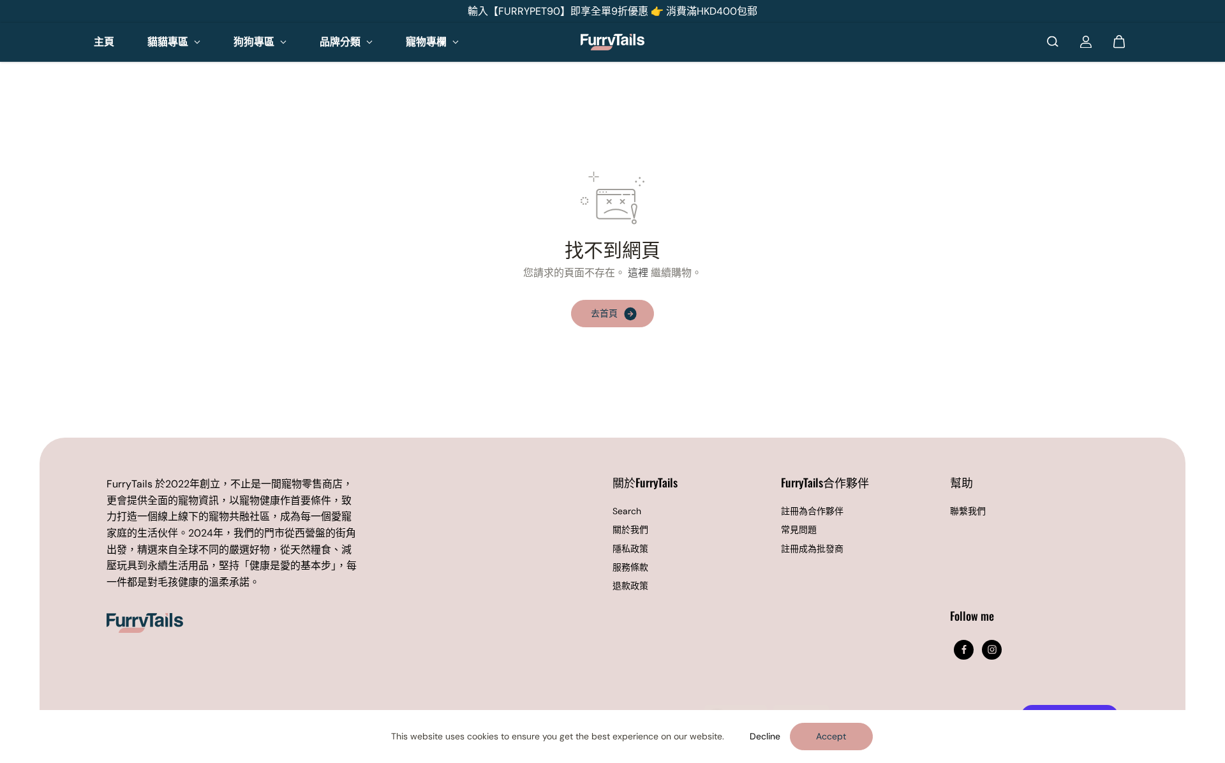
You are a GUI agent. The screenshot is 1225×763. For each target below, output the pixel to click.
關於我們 (630, 529)
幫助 (961, 483)
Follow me (972, 616)
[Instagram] (992, 649)
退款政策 (630, 585)
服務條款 (630, 567)
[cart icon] (1119, 41)
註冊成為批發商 (812, 548)
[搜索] (1053, 41)
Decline (765, 736)
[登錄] (1086, 41)
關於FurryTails (645, 483)
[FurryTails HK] (612, 41)
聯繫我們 (968, 511)
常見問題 (799, 529)
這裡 (638, 272)
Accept (831, 736)
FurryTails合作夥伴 (825, 483)
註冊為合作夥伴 (812, 511)
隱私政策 (630, 548)
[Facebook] (964, 649)
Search (626, 511)
